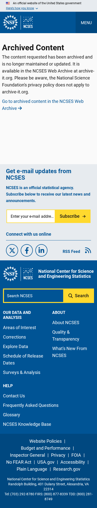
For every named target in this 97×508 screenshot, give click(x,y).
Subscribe (70, 216)
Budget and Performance (45, 448)
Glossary (11, 414)
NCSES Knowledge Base (27, 424)
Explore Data (15, 346)
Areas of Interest (19, 327)
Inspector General (27, 455)
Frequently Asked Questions (30, 405)
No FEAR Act (18, 462)
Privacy (58, 455)
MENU (86, 22)
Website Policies (45, 441)
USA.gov (45, 462)
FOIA (76, 455)
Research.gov (66, 469)
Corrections (14, 337)
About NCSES (65, 322)
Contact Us (14, 395)
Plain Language (32, 469)
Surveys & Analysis (21, 372)
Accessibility (72, 462)
